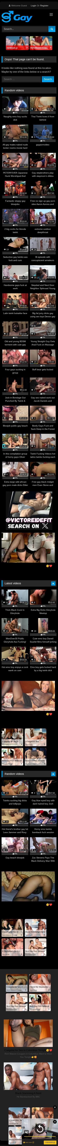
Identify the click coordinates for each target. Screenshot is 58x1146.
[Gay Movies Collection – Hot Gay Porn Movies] (24, 17)
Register (44, 5)
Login (33, 5)
